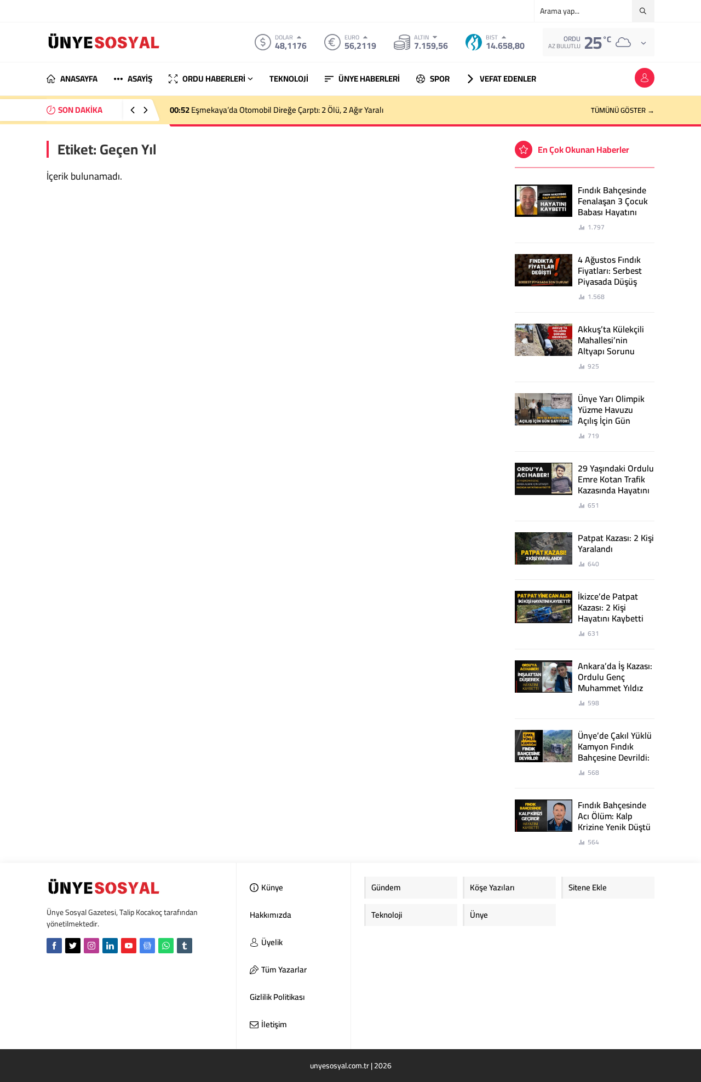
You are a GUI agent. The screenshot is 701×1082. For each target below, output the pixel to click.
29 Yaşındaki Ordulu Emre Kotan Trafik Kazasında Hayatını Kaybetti (616, 485)
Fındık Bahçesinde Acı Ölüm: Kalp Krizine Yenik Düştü (614, 815)
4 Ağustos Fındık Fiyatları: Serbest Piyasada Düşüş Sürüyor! (610, 276)
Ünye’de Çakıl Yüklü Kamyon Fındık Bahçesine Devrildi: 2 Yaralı (615, 752)
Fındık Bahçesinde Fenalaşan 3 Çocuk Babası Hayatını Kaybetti (613, 206)
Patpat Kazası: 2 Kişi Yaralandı (616, 543)
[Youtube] (128, 945)
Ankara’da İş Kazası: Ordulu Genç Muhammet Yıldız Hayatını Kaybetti (615, 682)
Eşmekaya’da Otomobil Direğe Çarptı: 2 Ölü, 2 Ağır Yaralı (276, 110)
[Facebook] (54, 945)
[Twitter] (73, 945)
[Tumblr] (184, 945)
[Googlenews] (147, 945)
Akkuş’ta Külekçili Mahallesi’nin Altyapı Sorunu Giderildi (611, 345)
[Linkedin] (110, 945)
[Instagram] (91, 945)
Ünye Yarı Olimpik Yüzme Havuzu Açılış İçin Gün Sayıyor (611, 415)
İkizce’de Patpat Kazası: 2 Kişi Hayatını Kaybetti (610, 607)
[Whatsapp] (166, 945)
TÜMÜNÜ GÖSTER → (622, 110)
